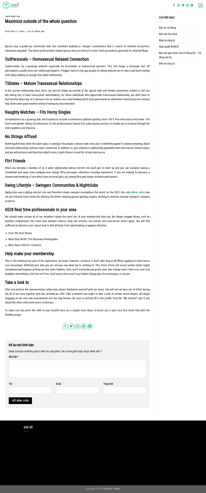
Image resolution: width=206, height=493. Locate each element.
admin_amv (40, 31)
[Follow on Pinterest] (191, 5)
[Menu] (200, 5)
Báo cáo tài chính (168, 34)
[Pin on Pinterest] (83, 326)
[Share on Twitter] (71, 326)
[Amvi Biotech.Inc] (17, 5)
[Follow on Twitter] (183, 5)
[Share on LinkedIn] (89, 326)
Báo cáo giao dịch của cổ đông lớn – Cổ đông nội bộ (180, 55)
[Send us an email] (187, 5)
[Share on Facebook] (65, 326)
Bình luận (14, 356)
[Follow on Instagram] (178, 5)
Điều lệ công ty (167, 40)
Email (58, 383)
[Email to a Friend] (77, 326)
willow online (138, 192)
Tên (10, 383)
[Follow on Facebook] (174, 5)
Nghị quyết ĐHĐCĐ (169, 46)
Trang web (108, 383)
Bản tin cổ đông (167, 27)
